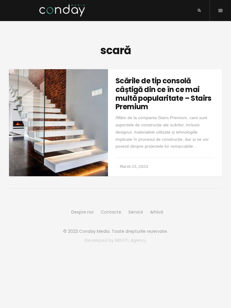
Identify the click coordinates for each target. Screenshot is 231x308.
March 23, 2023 (134, 166)
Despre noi (82, 212)
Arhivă (156, 212)
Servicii (135, 212)
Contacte (111, 212)
